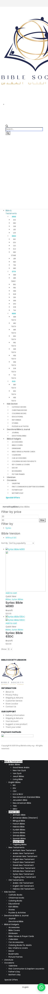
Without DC (11, 537)
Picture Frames (18, 474)
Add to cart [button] (11, 593)
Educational (17, 417)
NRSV (15, 268)
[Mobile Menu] (2, 13)
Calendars (16, 455)
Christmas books (19, 410)
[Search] (8, 133)
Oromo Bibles (19, 832)
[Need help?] (41, 987)
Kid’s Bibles (16, 420)
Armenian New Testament (25, 856)
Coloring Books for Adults (24, 461)
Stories (15, 423)
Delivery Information (15, 715)
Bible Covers (17, 445)
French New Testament (24, 862)
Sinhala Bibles (19, 835)
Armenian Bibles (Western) (25, 817)
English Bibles (15, 782)
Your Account (12, 721)
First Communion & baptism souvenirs (28, 486)
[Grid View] (2, 546)
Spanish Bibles (19, 838)
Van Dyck (17, 773)
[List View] (5, 546)
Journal (15, 432)
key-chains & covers (21, 464)
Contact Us (11, 706)
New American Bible (22, 803)
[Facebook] (45, 1)
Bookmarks (17, 471)
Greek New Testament (23, 865)
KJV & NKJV (18, 794)
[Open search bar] (7, 125)
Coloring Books (19, 413)
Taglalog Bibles (20, 844)
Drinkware (16, 448)
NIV (14, 239)
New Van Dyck (19, 770)
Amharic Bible (19, 815)
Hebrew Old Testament (24, 889)
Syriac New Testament (23, 874)
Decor (14, 468)
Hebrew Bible (19, 826)
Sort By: (4, 543)
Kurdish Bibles (19, 829)
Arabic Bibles (14, 764)
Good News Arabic (21, 767)
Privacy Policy (12, 694)
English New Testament (24, 859)
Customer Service (14, 700)
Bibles (8, 599)
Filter (42, 520)
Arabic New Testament (23, 853)
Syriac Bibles (17, 599)
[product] (16, 569)
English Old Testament (23, 886)
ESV (14, 242)
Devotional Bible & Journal (18, 429)
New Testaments (16, 847)
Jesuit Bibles (18, 776)
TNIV (15, 265)
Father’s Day (17, 490)
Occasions (11, 480)
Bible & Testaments (11, 212)
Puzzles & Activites (17, 912)
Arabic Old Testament (23, 883)
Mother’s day (17, 493)
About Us (10, 691)
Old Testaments (16, 880)
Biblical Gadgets (14, 438)
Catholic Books (19, 407)
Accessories (17, 442)
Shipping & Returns (14, 697)
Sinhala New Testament (24, 871)
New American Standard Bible (26, 797)
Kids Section (12, 403)
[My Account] (3, 149)
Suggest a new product (16, 724)
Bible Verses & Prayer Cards (23, 451)
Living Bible (18, 779)
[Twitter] (40, 1)
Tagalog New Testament (24, 877)
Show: (4, 649)
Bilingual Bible (19, 820)
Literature (8, 959)
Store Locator (12, 703)
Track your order (13, 727)
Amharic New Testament (24, 850)
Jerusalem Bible (20, 800)
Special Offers (13, 497)
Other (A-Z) (14, 812)
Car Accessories (19, 458)
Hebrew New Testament (24, 868)
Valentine (16, 483)
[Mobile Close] (0, 758)
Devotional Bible (16, 921)
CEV (14, 246)
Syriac (8, 528)
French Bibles (19, 823)
